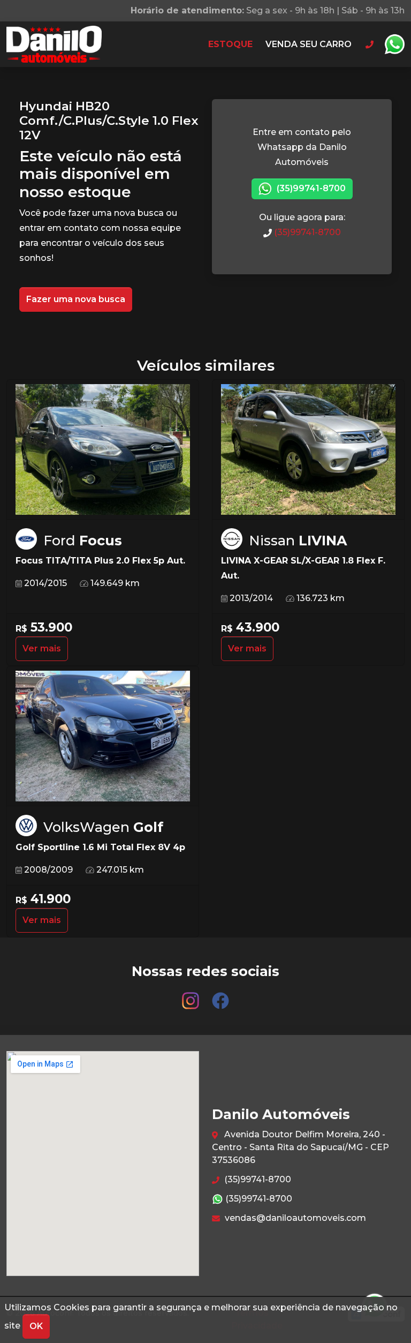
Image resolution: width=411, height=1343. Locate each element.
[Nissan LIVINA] (308, 450)
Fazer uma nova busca (75, 299)
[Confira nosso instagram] (192, 996)
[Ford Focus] (103, 450)
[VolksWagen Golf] (103, 736)
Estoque (230, 44)
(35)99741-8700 (310, 188)
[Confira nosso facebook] (220, 996)
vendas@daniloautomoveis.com (294, 1218)
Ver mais (41, 648)
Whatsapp (394, 44)
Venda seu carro (308, 44)
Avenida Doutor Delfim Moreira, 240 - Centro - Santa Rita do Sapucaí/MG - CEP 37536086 (300, 1147)
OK (36, 1326)
